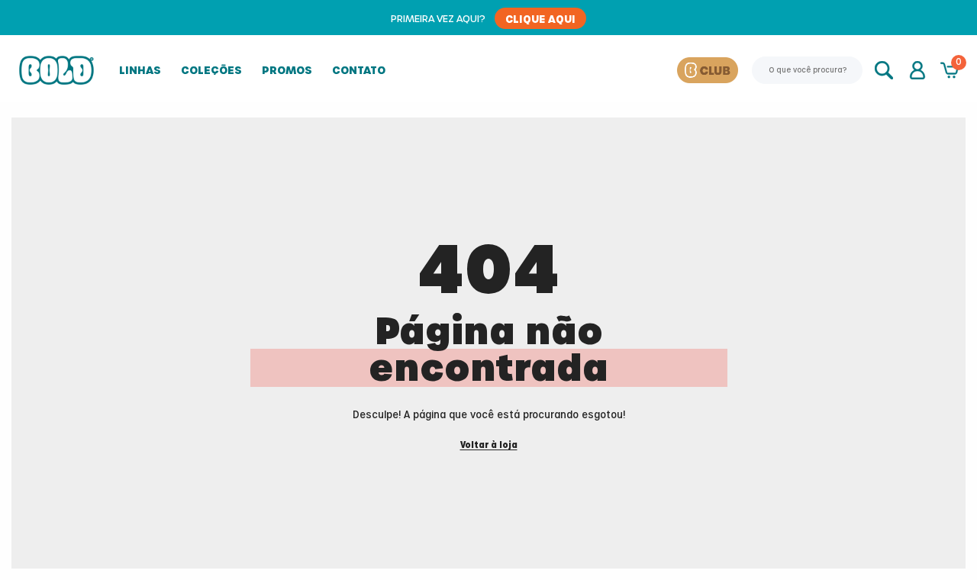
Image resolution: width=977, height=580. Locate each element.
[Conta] (917, 70)
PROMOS (287, 69)
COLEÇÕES (211, 69)
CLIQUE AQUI (540, 18)
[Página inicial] (56, 70)
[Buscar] (885, 70)
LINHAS (140, 69)
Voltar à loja (489, 445)
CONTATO (358, 69)
